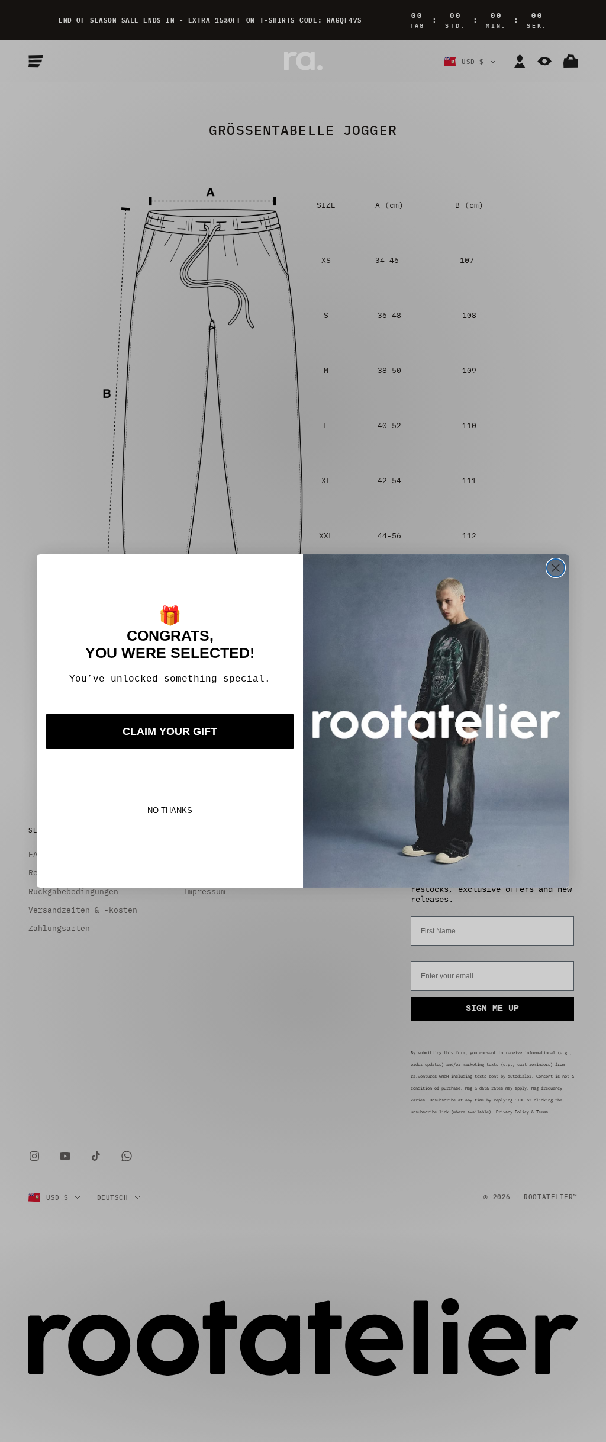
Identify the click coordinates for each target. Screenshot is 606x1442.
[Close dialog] (556, 568)
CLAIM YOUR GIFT (170, 731)
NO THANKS (169, 810)
